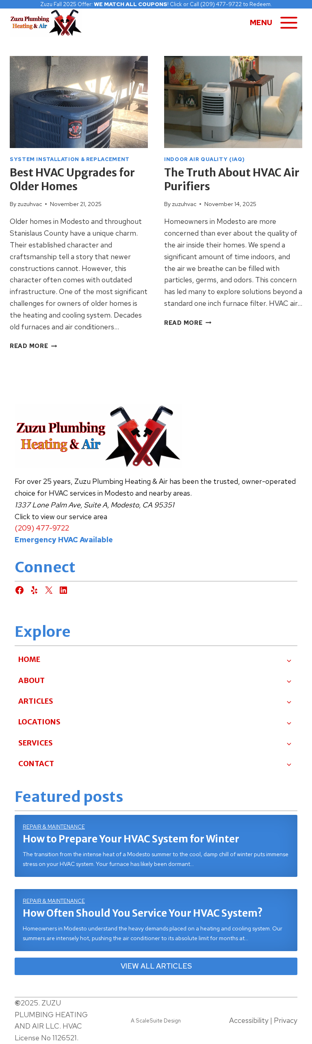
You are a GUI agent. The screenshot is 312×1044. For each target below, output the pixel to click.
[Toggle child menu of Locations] (288, 722)
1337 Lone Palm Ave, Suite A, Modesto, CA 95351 (94, 504)
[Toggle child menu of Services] (288, 743)
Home (29, 659)
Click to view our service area (61, 516)
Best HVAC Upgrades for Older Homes (72, 179)
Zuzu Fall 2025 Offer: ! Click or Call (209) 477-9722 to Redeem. (156, 4)
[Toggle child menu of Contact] (288, 764)
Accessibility (249, 1020)
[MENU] (288, 22)
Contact (36, 763)
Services (35, 743)
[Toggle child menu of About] (288, 680)
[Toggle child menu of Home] (288, 660)
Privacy (285, 1020)
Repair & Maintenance (54, 826)
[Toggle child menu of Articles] (288, 701)
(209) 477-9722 (42, 528)
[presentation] (79, 102)
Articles (35, 701)
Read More (33, 346)
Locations (39, 721)
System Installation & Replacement (70, 159)
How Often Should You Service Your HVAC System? (143, 913)
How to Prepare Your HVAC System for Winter (131, 839)
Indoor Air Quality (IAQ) (204, 159)
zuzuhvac (29, 204)
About (31, 680)
